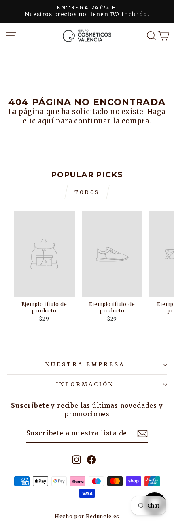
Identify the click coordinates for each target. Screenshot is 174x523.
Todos (87, 192)
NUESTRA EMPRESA (85, 364)
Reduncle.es (102, 516)
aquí (46, 121)
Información (85, 384)
